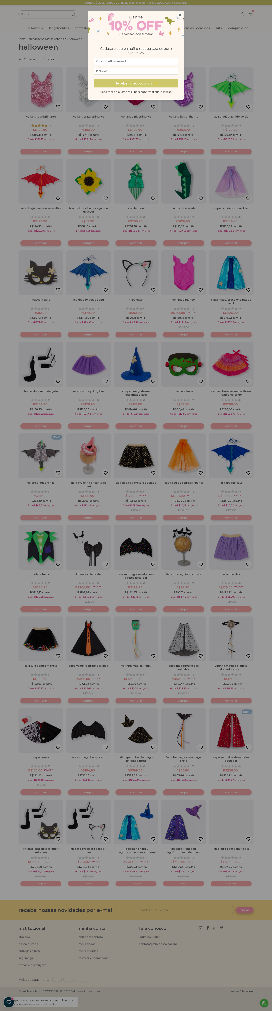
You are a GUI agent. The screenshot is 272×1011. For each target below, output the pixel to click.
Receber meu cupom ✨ (136, 83)
